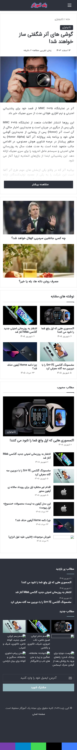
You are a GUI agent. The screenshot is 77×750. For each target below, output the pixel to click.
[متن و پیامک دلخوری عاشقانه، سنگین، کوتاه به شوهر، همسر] (14, 657)
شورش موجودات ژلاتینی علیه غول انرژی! (30, 537)
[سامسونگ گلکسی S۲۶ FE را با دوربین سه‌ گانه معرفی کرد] (57, 351)
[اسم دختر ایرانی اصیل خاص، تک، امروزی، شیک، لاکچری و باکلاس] (38, 642)
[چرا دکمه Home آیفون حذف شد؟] (20, 351)
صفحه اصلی (38, 714)
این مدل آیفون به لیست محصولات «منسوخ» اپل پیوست (27, 506)
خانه (68, 19)
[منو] (69, 7)
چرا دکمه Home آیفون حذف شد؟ (22, 367)
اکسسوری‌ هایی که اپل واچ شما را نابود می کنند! (57, 330)
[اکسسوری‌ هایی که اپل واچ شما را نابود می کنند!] (57, 315)
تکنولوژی (59, 19)
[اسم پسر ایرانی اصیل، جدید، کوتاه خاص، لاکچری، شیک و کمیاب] (14, 642)
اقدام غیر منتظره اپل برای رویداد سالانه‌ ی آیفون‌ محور (29, 489)
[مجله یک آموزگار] (38, 5)
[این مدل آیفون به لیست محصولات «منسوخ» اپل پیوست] (63, 509)
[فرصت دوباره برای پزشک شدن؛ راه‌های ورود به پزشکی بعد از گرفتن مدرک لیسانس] (62, 659)
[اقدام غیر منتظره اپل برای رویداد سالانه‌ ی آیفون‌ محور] (63, 492)
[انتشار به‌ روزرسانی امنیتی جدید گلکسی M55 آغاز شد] (20, 315)
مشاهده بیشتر (40, 184)
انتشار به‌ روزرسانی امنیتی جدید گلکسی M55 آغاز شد (20, 330)
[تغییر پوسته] (5, 7)
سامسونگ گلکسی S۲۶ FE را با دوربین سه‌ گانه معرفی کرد (58, 367)
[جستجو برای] (66, 7)
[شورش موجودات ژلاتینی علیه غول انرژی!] (63, 542)
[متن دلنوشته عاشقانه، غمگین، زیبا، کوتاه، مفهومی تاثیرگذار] (38, 657)
